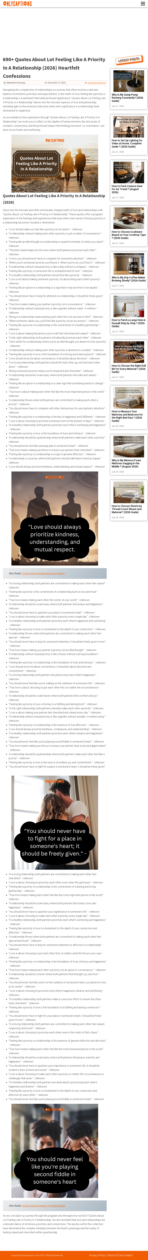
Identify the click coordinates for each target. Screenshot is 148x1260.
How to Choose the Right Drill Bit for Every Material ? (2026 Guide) (129, 368)
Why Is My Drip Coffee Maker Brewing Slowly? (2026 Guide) (129, 279)
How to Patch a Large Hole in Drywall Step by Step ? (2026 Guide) (129, 323)
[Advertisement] (74, 29)
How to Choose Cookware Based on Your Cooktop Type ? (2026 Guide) (129, 235)
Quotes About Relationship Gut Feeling (43, 573)
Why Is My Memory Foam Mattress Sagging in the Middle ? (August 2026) (126, 463)
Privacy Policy (97, 1255)
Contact (128, 1255)
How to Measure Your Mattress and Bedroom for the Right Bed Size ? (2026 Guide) (127, 416)
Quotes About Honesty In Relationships (43, 1205)
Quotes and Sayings (97, 83)
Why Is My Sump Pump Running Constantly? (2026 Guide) (127, 97)
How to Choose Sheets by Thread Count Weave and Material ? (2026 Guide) (127, 509)
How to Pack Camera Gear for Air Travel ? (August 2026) (127, 189)
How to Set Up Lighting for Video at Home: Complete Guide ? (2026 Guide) (127, 143)
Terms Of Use (115, 1255)
